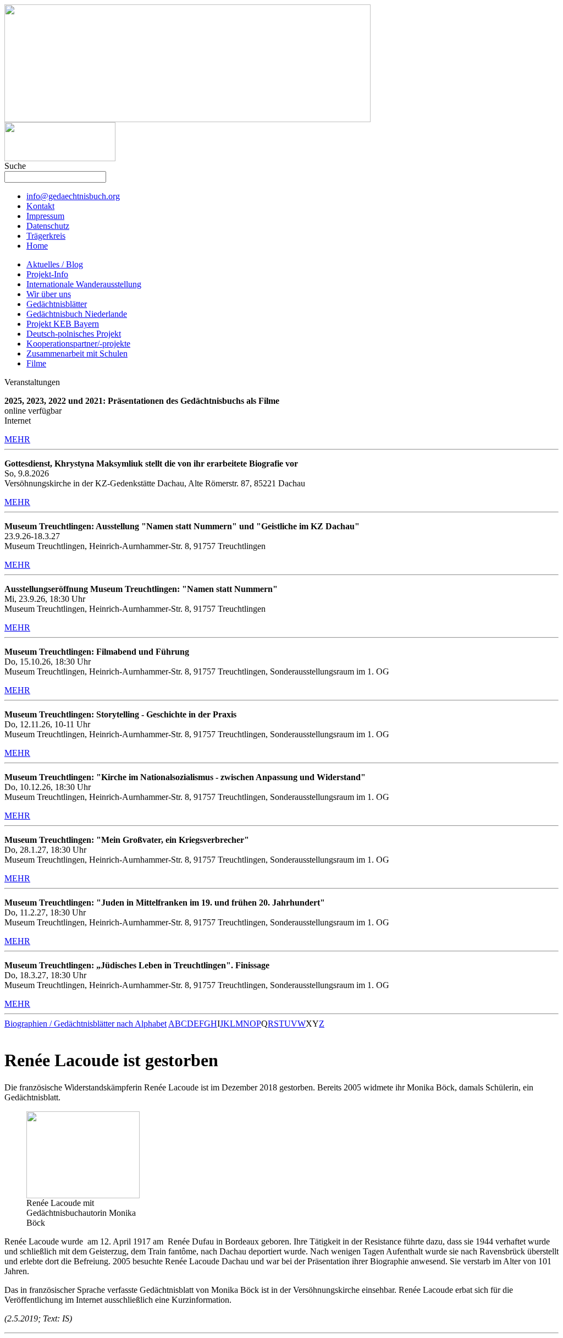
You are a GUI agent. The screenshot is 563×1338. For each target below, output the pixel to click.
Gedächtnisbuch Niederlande (76, 314)
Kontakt (40, 206)
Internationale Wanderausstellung (83, 284)
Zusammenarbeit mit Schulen (77, 353)
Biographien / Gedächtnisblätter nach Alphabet (85, 1023)
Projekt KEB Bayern (62, 323)
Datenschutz (47, 226)
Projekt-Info (47, 274)
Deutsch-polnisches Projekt (73, 333)
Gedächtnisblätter (56, 304)
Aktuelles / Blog (54, 264)
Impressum (45, 216)
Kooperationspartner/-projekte (78, 343)
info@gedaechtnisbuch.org (73, 196)
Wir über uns (48, 294)
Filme (36, 363)
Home (37, 245)
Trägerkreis (45, 235)
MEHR (17, 439)
